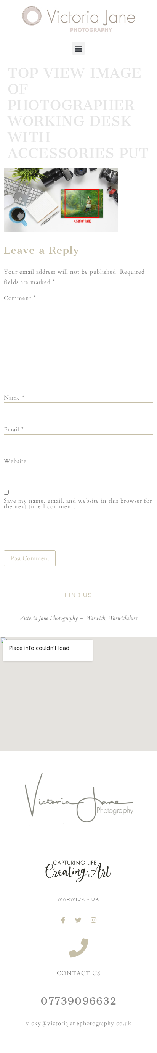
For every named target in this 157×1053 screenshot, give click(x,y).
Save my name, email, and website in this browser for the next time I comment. (78, 504)
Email (14, 429)
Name (14, 398)
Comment (20, 298)
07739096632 (78, 1001)
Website (15, 461)
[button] (78, 48)
